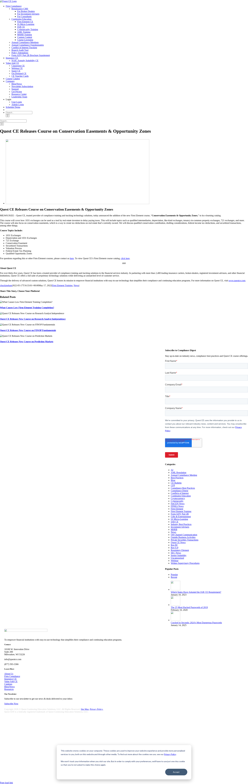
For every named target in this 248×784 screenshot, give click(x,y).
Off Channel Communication (184, 534)
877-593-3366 (13, 747)
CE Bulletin (176, 483)
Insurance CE (10, 679)
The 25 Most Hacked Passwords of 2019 (189, 607)
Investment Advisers (180, 527)
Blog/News (9, 686)
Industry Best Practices (181, 524)
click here (125, 258)
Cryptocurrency (178, 498)
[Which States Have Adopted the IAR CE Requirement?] (175, 589)
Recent (174, 577)
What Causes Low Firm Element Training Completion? (27, 307)
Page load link (6, 782)
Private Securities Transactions (184, 540)
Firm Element (177, 509)
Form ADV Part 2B (180, 514)
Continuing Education (181, 496)
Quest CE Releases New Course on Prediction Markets (26, 341)
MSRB (174, 529)
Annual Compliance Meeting (184, 475)
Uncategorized (177, 558)
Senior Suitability (178, 555)
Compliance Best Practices (183, 488)
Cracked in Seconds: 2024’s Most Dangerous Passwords (196, 622)
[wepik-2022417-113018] (77, 203)
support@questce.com (16, 743)
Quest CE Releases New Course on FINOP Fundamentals (28, 330)
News (76, 285)
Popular (174, 574)
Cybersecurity (177, 501)
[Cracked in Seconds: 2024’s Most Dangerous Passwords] (175, 620)
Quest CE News (178, 542)
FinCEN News (177, 503)
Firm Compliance (12, 676)
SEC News (176, 553)
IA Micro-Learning (179, 519)
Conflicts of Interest (180, 493)
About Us (8, 673)
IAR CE (174, 522)
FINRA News (177, 506)
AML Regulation (178, 472)
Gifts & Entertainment (181, 516)
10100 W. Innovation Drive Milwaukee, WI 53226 (22, 738)
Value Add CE (11, 681)
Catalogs (8, 684)
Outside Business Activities (183, 537)
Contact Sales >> (7, 766)
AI (172, 470)
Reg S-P (174, 547)
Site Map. (85, 709)
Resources (9, 689)
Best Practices (177, 477)
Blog (173, 480)
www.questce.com (236, 280)
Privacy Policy (170, 754)
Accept (176, 772)
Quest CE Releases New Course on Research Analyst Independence (33, 319)
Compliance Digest (179, 490)
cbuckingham (6, 285)
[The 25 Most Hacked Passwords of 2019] (175, 605)
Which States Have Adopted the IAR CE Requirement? (196, 592)
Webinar (174, 560)
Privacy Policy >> (8, 764)
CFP (173, 485)
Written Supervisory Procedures (185, 563)
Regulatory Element (180, 550)
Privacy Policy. (96, 709)
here (72, 258)
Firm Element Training (62, 285)
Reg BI (174, 545)
